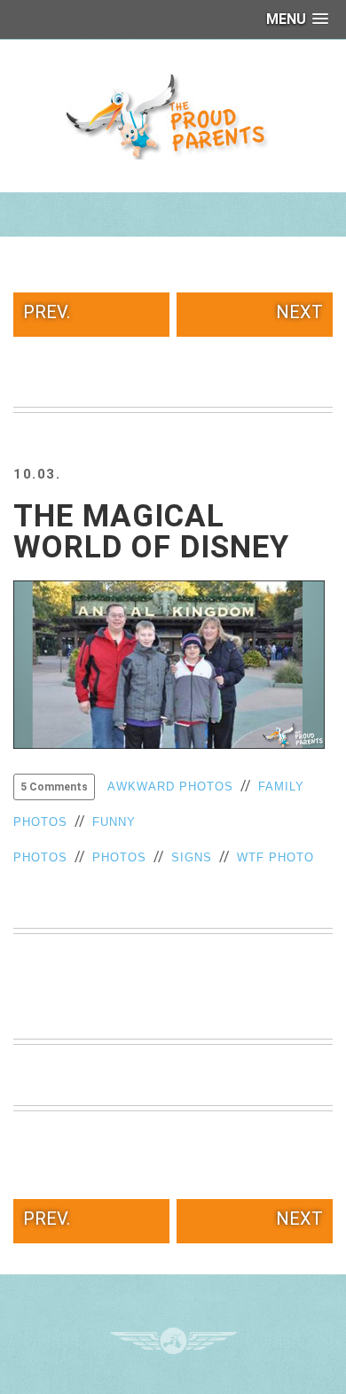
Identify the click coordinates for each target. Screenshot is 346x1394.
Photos (119, 857)
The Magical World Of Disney (151, 531)
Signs (191, 857)
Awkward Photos (170, 786)
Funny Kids (173, 115)
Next (299, 312)
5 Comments (54, 787)
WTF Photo (275, 857)
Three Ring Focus (173, 1341)
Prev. (46, 312)
